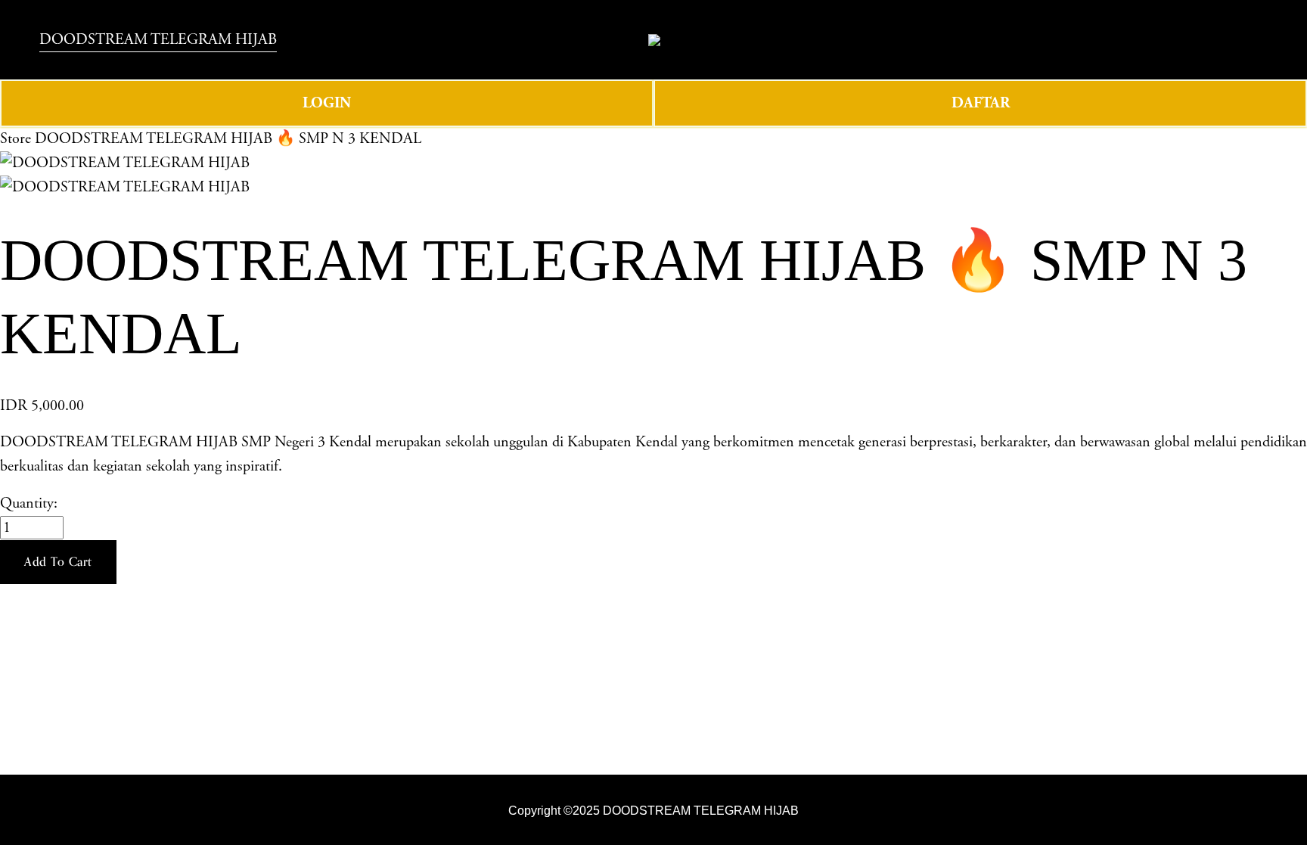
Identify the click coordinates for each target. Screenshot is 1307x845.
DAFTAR (981, 103)
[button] (58, 562)
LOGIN (327, 103)
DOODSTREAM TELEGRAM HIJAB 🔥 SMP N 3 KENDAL (228, 138)
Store (15, 138)
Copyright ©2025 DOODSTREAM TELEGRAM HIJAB (653, 810)
